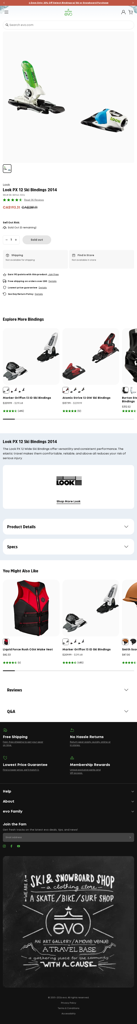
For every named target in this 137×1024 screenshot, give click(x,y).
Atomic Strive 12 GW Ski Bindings (86, 398)
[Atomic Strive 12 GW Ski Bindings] (90, 356)
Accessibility (69, 1014)
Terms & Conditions (68, 1008)
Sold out (37, 240)
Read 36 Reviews (34, 199)
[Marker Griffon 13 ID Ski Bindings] (31, 356)
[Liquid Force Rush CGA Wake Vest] (31, 608)
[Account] (123, 12)
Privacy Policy (68, 1003)
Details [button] (53, 281)
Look (6, 185)
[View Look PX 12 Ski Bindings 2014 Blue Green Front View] (7, 168)
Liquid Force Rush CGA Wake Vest (28, 649)
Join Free (53, 275)
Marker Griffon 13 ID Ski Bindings (27, 398)
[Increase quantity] (15, 239)
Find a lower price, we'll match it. (21, 770)
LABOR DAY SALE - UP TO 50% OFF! (68, 3)
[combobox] (68, 25)
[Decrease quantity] (6, 239)
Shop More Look (68, 501)
